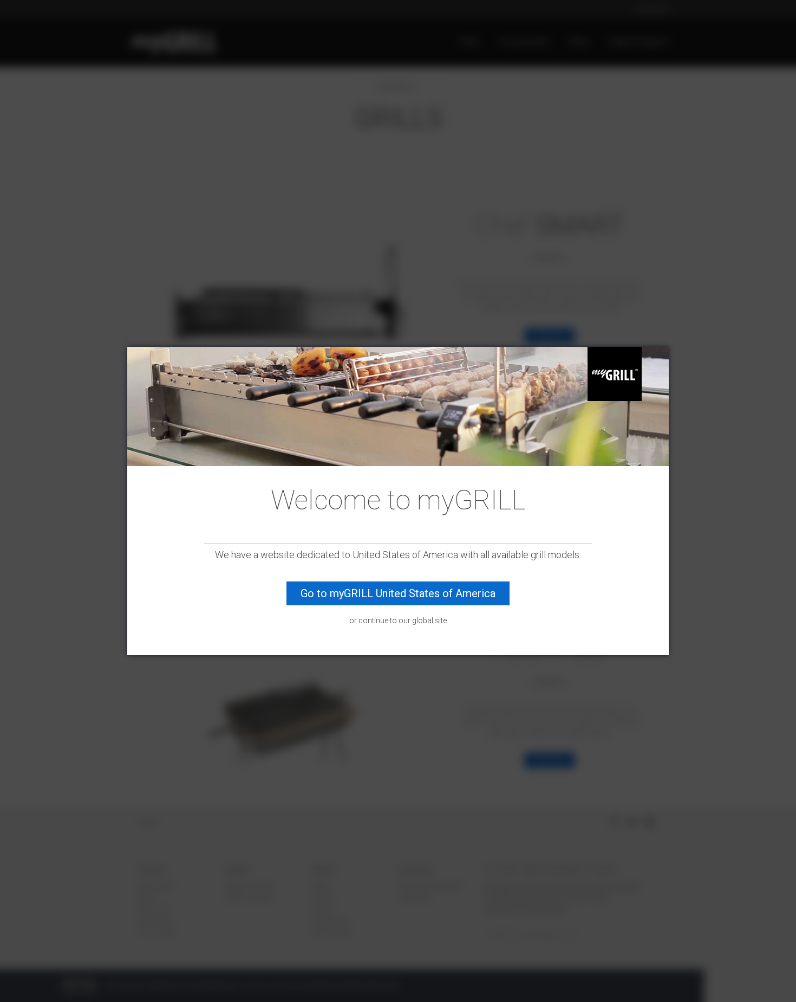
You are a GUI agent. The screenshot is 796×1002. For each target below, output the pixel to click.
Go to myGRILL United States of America (398, 593)
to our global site (418, 620)
